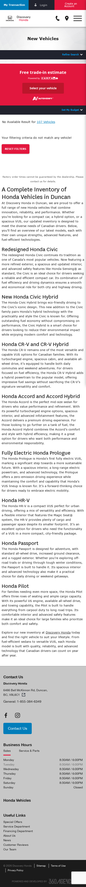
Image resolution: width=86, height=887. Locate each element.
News (7, 840)
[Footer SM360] (61, 881)
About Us (9, 835)
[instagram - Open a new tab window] (17, 715)
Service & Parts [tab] (29, 750)
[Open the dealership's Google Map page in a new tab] (66, 18)
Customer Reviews (15, 844)
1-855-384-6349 (29, 701)
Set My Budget (70, 109)
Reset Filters (15, 148)
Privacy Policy (15, 870)
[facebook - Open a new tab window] (5, 715)
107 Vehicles (46, 122)
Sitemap (41, 865)
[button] (14, 5)
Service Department (16, 826)
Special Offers (12, 822)
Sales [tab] (7, 750)
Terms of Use (58, 865)
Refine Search (70, 54)
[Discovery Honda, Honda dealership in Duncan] (18, 18)
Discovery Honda (58, 632)
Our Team (9, 849)
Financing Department (18, 831)
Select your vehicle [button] (43, 88)
